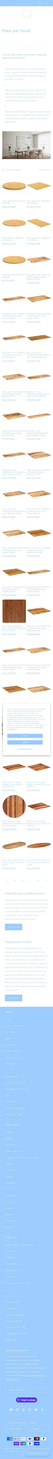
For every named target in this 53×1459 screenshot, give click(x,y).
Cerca (9, 1295)
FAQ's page (11, 1340)
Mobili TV (10, 1202)
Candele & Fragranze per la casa (21, 1157)
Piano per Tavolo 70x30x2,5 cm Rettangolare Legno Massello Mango (13, 316)
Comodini (10, 1170)
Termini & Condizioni (15, 1108)
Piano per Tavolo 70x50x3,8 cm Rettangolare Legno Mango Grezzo (14, 433)
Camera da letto (13, 1151)
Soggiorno (11, 1221)
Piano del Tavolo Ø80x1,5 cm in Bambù (12, 239)
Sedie (8, 1214)
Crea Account (12, 1308)
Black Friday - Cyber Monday (19, 1245)
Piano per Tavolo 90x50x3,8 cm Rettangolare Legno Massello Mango (14, 550)
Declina (25, 742)
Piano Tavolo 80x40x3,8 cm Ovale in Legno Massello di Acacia (38, 862)
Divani (9, 1189)
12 (38, 880)
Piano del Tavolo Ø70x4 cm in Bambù (13, 202)
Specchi (9, 1227)
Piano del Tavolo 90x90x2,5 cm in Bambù (38, 202)
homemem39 (14, 1449)
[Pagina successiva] (46, 881)
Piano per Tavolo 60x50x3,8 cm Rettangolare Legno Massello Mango (38, 628)
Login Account (13, 1302)
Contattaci (11, 1044)
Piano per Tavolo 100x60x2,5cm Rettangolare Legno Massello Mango (14, 511)
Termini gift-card (14, 1114)
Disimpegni (11, 1183)
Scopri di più (13, 927)
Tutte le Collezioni (14, 1025)
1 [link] (7, 880)
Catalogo (10, 1063)
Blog (8, 1038)
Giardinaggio (12, 1051)
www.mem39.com (14, 1321)
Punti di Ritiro (12, 1264)
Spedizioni (10, 1101)
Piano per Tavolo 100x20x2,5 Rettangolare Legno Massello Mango (37, 433)
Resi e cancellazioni (15, 1314)
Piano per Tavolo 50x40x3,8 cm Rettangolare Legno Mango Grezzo (38, 316)
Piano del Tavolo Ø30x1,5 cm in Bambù (14, 276)
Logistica (10, 1276)
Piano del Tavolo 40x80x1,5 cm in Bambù (38, 239)
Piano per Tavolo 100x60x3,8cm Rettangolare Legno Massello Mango (39, 355)
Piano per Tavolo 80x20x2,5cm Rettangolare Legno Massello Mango (13, 472)
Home (8, 1019)
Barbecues (11, 1144)
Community (11, 1251)
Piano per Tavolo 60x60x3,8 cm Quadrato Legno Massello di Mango (39, 550)
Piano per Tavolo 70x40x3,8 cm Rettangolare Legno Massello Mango (14, 667)
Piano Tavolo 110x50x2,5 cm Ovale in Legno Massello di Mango (13, 862)
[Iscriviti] (44, 1390)
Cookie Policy (12, 1076)
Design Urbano (13, 1057)
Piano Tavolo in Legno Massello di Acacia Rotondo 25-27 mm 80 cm (13, 823)
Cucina (9, 1176)
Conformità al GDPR (16, 1082)
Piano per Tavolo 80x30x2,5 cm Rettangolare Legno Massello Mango (38, 589)
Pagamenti (11, 1257)
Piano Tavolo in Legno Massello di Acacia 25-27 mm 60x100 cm (12, 784)
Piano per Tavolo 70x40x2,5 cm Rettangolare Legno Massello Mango (14, 355)
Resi (8, 1095)
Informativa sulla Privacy (18, 1089)
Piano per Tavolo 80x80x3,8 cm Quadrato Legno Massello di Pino (14, 589)
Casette (9, 1164)
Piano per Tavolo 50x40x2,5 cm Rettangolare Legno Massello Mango (38, 277)
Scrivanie (10, 1208)
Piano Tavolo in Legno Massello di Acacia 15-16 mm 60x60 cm (38, 784)
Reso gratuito (12, 1270)
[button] (6, 3)
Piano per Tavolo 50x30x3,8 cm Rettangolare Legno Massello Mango (38, 667)
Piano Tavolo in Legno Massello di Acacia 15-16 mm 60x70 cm (38, 823)
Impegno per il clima (15, 1327)
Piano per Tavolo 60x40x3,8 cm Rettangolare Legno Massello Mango (14, 394)
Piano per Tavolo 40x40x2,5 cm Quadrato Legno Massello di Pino (38, 472)
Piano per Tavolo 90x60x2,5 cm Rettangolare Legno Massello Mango (38, 511)
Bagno (9, 1138)
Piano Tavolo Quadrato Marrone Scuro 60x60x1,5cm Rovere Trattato (14, 628)
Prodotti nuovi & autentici (18, 1283)
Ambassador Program (16, 1333)
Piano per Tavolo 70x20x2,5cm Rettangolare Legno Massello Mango (38, 394)
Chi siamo (10, 1032)
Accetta (25, 736)
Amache (10, 1132)
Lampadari (11, 1195)
